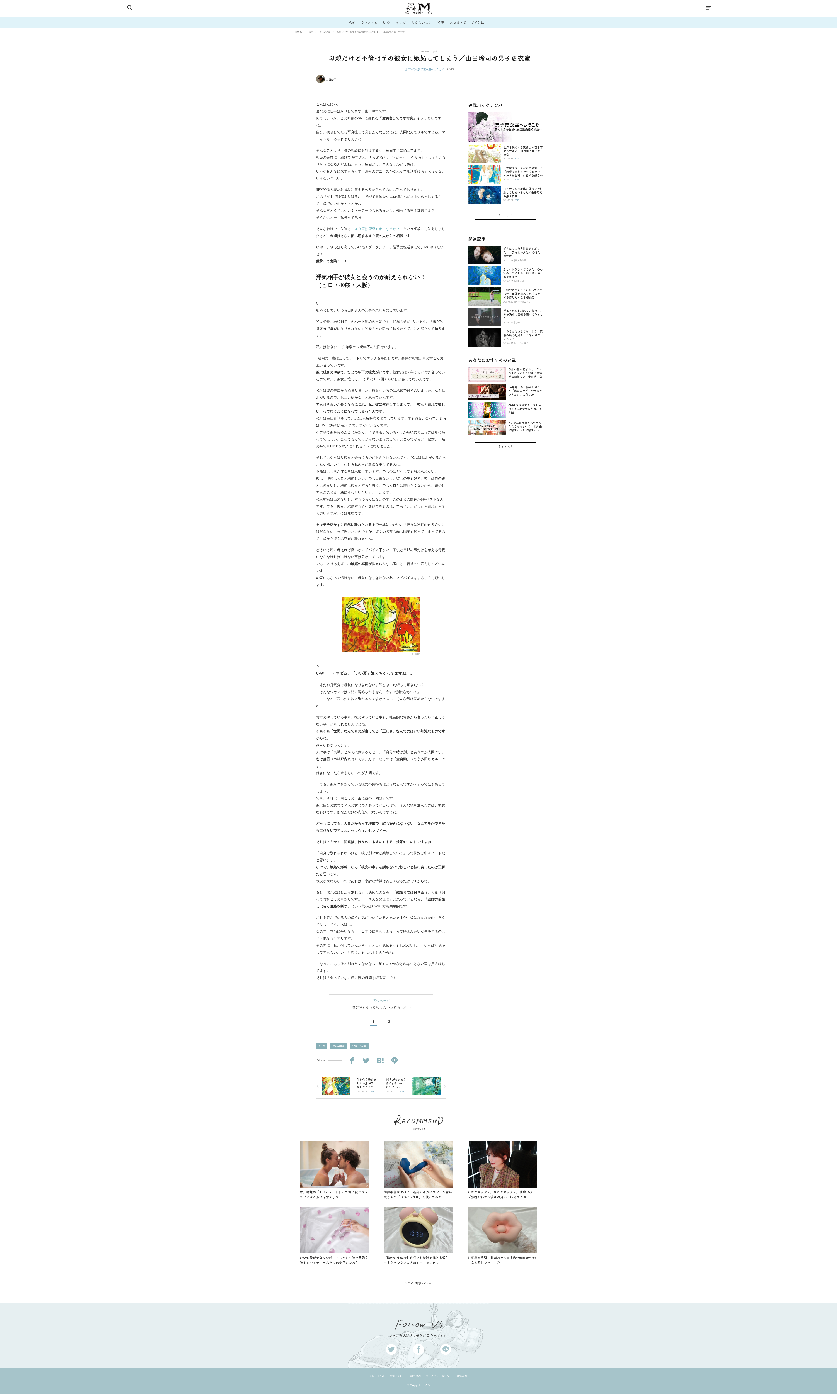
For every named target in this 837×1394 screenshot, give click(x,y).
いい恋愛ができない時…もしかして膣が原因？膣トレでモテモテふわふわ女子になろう (334, 1260)
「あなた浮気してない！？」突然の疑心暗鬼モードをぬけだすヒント (523, 335)
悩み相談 (338, 1046)
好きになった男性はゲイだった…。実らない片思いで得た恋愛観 (521, 252)
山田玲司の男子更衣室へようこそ (424, 69)
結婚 (386, 22)
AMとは (478, 22)
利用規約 (415, 1376)
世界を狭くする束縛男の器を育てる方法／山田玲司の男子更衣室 (523, 151)
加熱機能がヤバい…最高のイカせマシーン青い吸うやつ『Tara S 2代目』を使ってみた (418, 1194)
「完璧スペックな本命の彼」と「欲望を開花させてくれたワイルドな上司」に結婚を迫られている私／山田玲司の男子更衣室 (523, 172)
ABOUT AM (377, 1376)
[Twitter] (366, 1061)
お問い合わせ (397, 1376)
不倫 (322, 1046)
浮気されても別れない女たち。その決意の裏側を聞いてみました (523, 314)
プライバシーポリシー (439, 1376)
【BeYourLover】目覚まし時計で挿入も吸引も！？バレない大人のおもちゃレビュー (416, 1260)
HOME (298, 32)
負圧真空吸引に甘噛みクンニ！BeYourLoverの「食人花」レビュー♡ (502, 1260)
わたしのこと (421, 22)
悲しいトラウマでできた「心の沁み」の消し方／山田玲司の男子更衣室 (523, 273)
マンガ (400, 22)
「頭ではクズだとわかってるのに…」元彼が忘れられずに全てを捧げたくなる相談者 (523, 294)
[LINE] (394, 1061)
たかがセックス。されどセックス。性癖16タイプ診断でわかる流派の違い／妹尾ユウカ (502, 1194)
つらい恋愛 (325, 31)
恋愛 (352, 22)
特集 (440, 22)
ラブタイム (369, 22)
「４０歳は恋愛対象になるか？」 (377, 229)
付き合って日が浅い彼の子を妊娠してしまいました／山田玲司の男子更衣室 (523, 192)
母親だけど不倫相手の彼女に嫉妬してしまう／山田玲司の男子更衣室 (371, 31)
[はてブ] (380, 1061)
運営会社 (462, 1376)
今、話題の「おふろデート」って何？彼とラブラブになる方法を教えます (334, 1194)
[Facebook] (352, 1061)
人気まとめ (458, 22)
